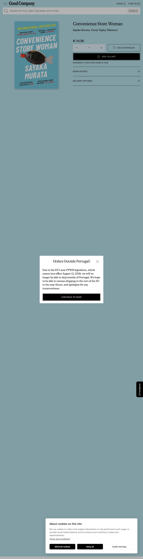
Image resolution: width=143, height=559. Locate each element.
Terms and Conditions (60, 539)
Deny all (90, 546)
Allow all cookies (62, 546)
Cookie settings (119, 546)
